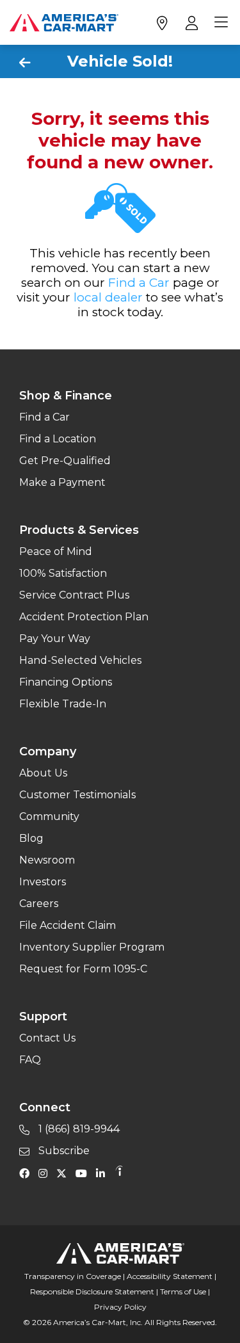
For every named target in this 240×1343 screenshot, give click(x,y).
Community (49, 816)
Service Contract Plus (74, 595)
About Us (43, 773)
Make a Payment (62, 482)
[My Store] (161, 22)
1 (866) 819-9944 (78, 1129)
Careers (38, 903)
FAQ (30, 1060)
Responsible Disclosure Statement (92, 1291)
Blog (31, 838)
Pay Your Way (54, 638)
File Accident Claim (67, 925)
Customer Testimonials (77, 795)
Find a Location (57, 439)
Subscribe (63, 1151)
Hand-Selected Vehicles (80, 660)
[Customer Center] (190, 22)
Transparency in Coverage (72, 1276)
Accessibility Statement (169, 1276)
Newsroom (47, 860)
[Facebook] (27, 1172)
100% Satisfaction (63, 573)
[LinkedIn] (103, 1172)
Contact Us (47, 1038)
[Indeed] (119, 1172)
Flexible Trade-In (62, 704)
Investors (42, 882)
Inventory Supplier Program (91, 947)
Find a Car (139, 282)
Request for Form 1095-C (83, 969)
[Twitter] (64, 1172)
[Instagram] (46, 1172)
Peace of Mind (55, 551)
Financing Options (65, 682)
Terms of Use (183, 1291)
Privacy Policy (120, 1307)
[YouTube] (84, 1172)
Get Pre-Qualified (65, 460)
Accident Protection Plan (83, 617)
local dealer (108, 297)
